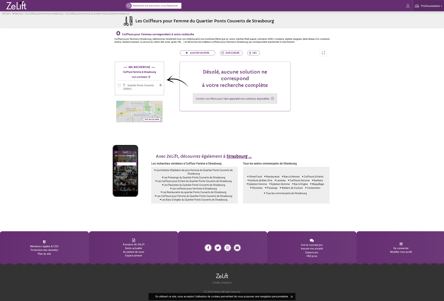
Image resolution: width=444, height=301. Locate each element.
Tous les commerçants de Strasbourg (286, 193)
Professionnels (430, 6)
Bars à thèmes (292, 176)
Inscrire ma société (312, 248)
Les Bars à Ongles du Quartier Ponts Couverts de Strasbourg (194, 199)
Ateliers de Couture (292, 187)
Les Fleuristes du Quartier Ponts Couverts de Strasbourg (194, 185)
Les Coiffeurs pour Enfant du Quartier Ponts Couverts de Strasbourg (194, 181)
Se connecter (401, 248)
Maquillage (318, 184)
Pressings (272, 187)
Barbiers (318, 180)
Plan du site (44, 253)
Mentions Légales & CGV (44, 246)
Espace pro (311, 252)
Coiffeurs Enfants (313, 176)
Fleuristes (257, 187)
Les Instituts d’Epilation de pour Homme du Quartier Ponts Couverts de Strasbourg (194, 172)
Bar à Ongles (301, 184)
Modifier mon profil (401, 251)
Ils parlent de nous (133, 251)
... (239, 156)
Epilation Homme (280, 184)
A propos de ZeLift (133, 244)
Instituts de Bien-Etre (260, 180)
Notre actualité (133, 248)
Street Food (255, 176)
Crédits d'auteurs (222, 282)
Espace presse (133, 255)
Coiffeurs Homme (300, 180)
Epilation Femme (258, 184)
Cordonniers (313, 187)
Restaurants (273, 176)
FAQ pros (312, 256)
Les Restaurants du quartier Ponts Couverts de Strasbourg (194, 192)
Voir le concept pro (312, 245)
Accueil (6, 14)
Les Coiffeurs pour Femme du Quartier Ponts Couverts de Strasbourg (194, 196)
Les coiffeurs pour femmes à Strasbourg (44, 14)
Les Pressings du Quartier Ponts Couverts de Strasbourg (194, 177)
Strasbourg (17, 14)
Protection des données (44, 250)
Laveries (281, 180)
